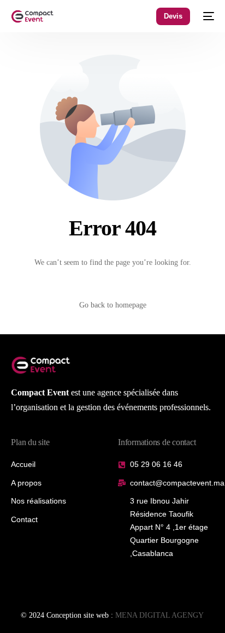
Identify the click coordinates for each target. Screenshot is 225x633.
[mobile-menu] (207, 16)
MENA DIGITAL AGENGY (159, 615)
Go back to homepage (112, 305)
